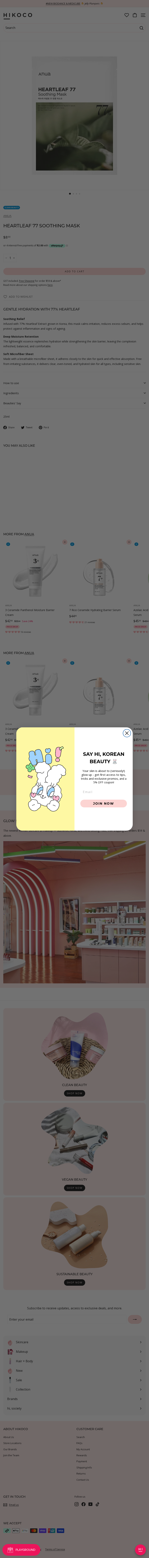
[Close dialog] (127, 733)
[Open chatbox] (140, 1549)
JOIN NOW (103, 803)
